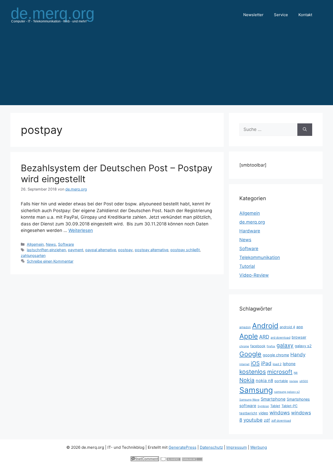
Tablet (275, 406)
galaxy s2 (303, 346)
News (51, 244)
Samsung (256, 390)
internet (244, 364)
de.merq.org (252, 222)
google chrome (276, 355)
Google (250, 354)
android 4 (287, 327)
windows (280, 413)
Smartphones (298, 399)
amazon (245, 327)
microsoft (279, 371)
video (263, 413)
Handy (297, 355)
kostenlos (252, 371)
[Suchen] (304, 129)
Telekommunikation (259, 257)
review (293, 381)
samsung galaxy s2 (287, 392)
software (247, 405)
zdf (267, 420)
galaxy (285, 345)
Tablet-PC (289, 406)
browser (299, 337)
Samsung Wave (249, 399)
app (299, 327)
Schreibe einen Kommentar (50, 261)
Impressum (236, 447)
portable (281, 381)
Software (66, 244)
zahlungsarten (33, 255)
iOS (255, 363)
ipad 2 (277, 364)
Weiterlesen (80, 230)
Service (281, 14)
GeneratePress (182, 447)
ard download (280, 337)
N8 (296, 373)
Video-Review (254, 275)
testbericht (248, 413)
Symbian (263, 406)
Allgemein (35, 244)
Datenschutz (211, 447)
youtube (253, 420)
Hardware (249, 230)
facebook (257, 346)
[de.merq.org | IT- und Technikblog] (58, 14)
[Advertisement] (166, 68)
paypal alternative (100, 250)
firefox (271, 346)
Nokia (246, 380)
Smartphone (273, 399)
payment (75, 250)
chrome (244, 346)
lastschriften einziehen (46, 250)
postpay (125, 250)
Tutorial (247, 266)
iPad (266, 363)
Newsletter (253, 14)
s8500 (303, 381)
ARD (264, 337)
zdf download (281, 420)
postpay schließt (185, 250)
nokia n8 (264, 380)
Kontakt (305, 14)
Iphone (289, 363)
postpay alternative (151, 250)
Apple (248, 336)
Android (265, 325)
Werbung (258, 447)
